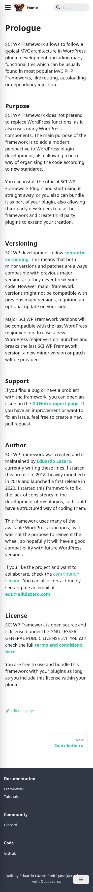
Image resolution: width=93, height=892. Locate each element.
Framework (14, 788)
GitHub (10, 853)
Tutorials (11, 796)
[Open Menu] (81, 879)
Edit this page (22, 710)
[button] (7, 7)
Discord (10, 824)
